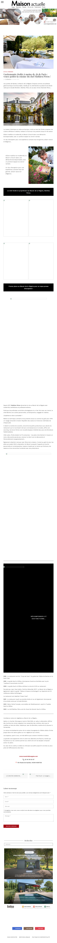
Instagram (29, 928)
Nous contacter (12, 937)
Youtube (40, 928)
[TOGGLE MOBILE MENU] (2, 2)
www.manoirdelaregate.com (28, 756)
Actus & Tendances (8, 71)
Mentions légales (24, 937)
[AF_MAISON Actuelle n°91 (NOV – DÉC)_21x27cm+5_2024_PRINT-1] (28, 879)
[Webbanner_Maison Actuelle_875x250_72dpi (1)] (28, 16)
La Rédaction (8, 79)
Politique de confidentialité (41, 937)
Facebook (18, 928)
